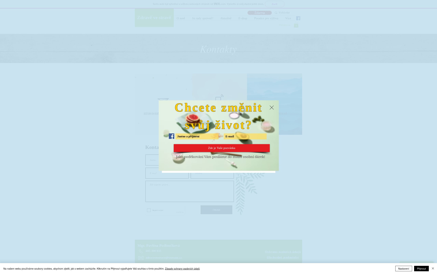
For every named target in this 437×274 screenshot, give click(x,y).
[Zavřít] (433, 268)
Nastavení (403, 268)
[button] (272, 107)
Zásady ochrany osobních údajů (182, 268)
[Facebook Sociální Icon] (171, 136)
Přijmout (421, 268)
